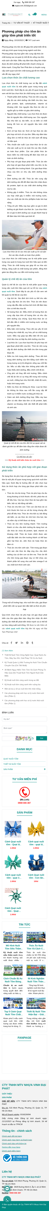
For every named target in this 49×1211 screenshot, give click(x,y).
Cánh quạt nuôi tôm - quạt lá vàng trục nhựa (36, 843)
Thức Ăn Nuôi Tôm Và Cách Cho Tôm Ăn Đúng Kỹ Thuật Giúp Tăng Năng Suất (36, 947)
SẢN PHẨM (8, 769)
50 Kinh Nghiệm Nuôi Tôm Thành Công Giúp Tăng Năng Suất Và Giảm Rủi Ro (36, 980)
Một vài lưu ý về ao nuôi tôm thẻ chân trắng (23, 689)
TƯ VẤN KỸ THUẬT (21, 23)
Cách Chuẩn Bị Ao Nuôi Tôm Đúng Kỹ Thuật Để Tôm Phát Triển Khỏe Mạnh (13, 980)
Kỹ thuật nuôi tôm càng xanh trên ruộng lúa (22, 684)
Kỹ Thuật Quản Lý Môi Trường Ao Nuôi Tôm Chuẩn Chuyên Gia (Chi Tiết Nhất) (26, 663)
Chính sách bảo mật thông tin (14, 1143)
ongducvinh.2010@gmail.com (26, 6)
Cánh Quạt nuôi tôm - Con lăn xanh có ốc (36, 876)
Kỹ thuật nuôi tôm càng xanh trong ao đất (22, 680)
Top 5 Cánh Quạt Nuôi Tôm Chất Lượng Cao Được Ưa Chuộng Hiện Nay (13, 1013)
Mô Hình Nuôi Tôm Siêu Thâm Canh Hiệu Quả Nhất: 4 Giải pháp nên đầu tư (13, 947)
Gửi (41, 738)
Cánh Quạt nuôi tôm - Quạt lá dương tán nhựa (13, 843)
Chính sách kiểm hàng (11, 1151)
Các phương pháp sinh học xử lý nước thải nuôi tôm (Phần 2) (24, 694)
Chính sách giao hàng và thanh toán (17, 1140)
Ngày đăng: (9, 40)
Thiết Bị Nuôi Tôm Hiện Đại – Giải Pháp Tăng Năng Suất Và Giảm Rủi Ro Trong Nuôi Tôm (36, 1013)
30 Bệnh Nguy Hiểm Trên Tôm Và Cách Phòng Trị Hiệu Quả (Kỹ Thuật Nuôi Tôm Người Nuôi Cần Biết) (25, 673)
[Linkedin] (22, 642)
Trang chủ (6, 23)
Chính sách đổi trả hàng (12, 1136)
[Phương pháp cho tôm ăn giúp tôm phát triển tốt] (12, 14)
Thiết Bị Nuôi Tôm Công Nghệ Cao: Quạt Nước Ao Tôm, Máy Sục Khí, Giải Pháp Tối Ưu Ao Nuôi (25, 656)
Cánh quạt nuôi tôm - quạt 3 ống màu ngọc (13, 876)
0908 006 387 (30, 2)
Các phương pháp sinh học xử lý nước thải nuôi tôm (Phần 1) (24, 702)
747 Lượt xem (34, 40)
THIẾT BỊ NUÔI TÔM (12, 764)
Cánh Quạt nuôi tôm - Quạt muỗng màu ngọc (13, 909)
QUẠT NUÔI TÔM (10, 759)
